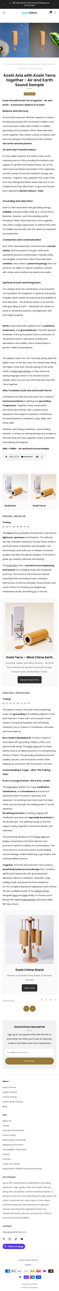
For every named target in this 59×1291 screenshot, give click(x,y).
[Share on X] (46, 1000)
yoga (39, 68)
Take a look (29, 988)
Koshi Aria (12, 565)
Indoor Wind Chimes (13, 1101)
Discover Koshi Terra (29, 680)
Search (6, 1154)
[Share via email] (55, 1000)
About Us (7, 1120)
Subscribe (29, 1061)
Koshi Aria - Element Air (14, 516)
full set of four (42, 891)
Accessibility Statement (14, 1149)
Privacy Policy (9, 1135)
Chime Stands (10, 1097)
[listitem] (29, 4)
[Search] (55, 12)
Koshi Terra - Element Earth (16, 692)
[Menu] (4, 12)
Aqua (15, 895)
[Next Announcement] (54, 4)
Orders (6, 1125)
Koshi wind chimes (21, 371)
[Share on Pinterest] (50, 1000)
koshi (51, 64)
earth (44, 64)
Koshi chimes (28, 899)
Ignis (25, 895)
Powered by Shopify (29, 1284)
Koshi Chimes (9, 1087)
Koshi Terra (33, 746)
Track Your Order (11, 1163)
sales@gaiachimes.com (14, 1232)
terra (32, 68)
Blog (5, 1106)
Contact (7, 1159)
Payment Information (13, 1130)
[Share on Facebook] (41, 1000)
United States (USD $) (28, 1260)
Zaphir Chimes (10, 1092)
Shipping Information (13, 1144)
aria (10, 64)
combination (33, 64)
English (28, 1264)
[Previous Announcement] (4, 4)
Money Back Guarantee (14, 1140)
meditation (22, 68)
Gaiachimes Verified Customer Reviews (22, 1168)
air (5, 64)
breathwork (19, 64)
